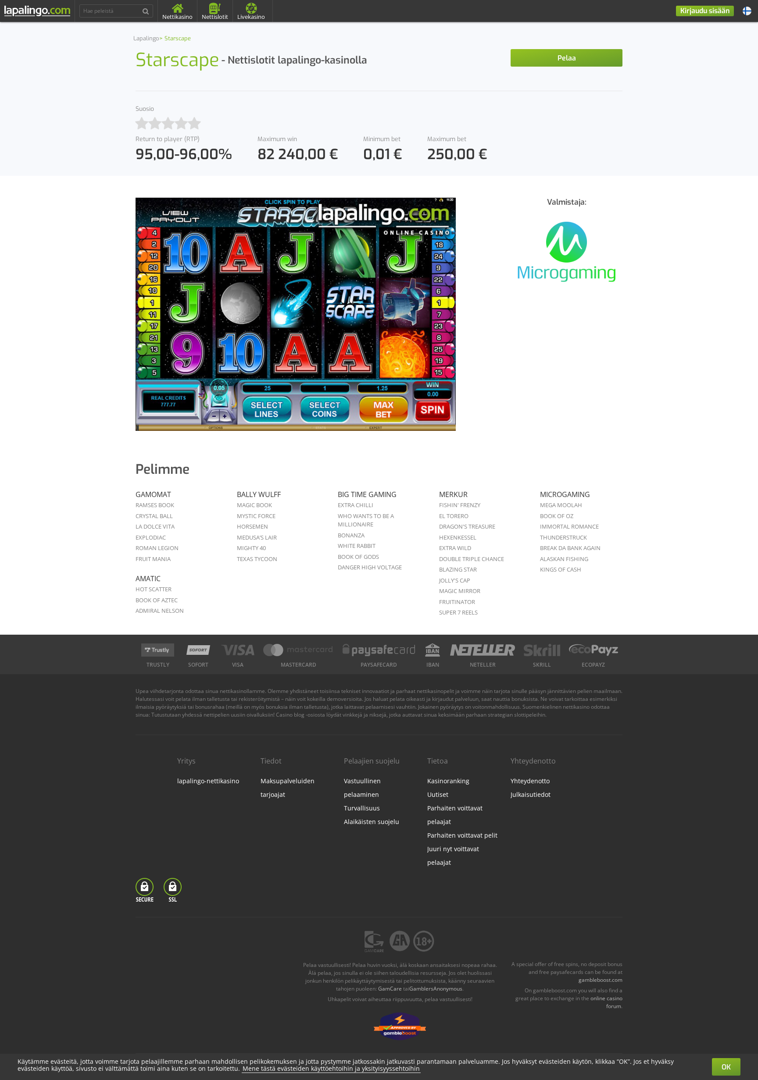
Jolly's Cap (454, 580)
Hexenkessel (457, 537)
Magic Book (254, 505)
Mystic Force (256, 516)
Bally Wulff (259, 494)
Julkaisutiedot (531, 794)
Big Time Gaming (367, 494)
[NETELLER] (482, 650)
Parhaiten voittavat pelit (462, 835)
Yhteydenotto (530, 781)
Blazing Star (458, 569)
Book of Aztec (157, 600)
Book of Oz (556, 516)
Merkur (453, 494)
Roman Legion (157, 548)
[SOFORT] (198, 650)
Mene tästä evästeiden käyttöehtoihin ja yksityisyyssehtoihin (331, 1068)
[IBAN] (432, 650)
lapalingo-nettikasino (208, 781)
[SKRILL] (542, 650)
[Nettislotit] (566, 256)
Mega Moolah (561, 505)
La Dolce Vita (155, 526)
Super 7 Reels (458, 612)
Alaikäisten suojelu (371, 821)
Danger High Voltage (370, 567)
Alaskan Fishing (564, 559)
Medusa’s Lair (257, 537)
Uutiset (437, 794)
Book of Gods (358, 557)
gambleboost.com (600, 980)
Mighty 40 (251, 548)
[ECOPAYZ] (593, 650)
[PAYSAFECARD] (379, 650)
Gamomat (153, 494)
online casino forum (606, 1002)
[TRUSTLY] (157, 650)
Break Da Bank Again (570, 548)
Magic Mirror (459, 591)
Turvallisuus (362, 808)
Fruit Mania (153, 559)
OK (726, 1067)
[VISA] (237, 650)
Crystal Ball (154, 516)
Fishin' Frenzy (459, 505)
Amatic (148, 578)
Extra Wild (455, 548)
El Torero (453, 516)
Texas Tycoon (257, 559)
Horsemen (252, 526)
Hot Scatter (154, 589)
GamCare (390, 988)
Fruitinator (457, 602)
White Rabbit (356, 546)
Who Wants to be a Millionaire (366, 520)
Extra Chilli (355, 505)
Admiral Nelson (160, 611)
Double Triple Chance (471, 559)
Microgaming (565, 494)
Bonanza (351, 535)
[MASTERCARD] (298, 650)
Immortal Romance (569, 526)
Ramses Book (155, 505)
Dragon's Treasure (467, 526)
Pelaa (567, 58)
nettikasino (576, 707)
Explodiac (151, 537)
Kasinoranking (448, 781)
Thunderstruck (563, 537)
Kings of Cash (560, 569)
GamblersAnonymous (435, 988)
